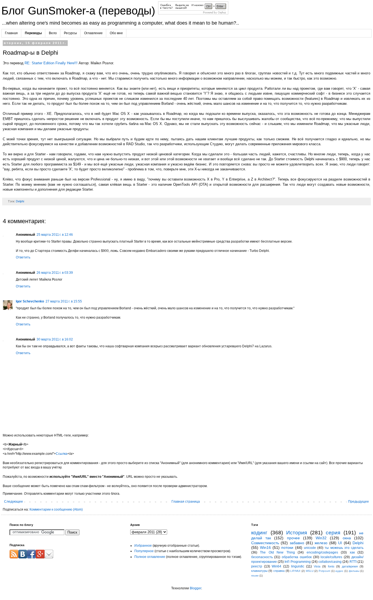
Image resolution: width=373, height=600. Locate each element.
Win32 (321, 538)
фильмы (354, 570)
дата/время (350, 566)
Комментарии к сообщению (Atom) (56, 509)
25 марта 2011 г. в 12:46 (55, 235)
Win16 (265, 547)
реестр (256, 566)
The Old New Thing (277, 552)
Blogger (195, 588)
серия (333, 532)
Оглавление (93, 33)
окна (347, 538)
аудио (339, 570)
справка (279, 570)
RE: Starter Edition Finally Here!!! (51, 63)
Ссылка (61, 454)
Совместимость (265, 543)
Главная (11, 33)
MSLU (309, 570)
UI (340, 543)
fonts (331, 566)
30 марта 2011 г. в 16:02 (55, 339)
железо (321, 543)
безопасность (262, 557)
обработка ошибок (297, 557)
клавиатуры (259, 570)
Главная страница (185, 501)
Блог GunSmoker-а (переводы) (79, 11)
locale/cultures (331, 557)
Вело (53, 33)
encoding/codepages (322, 552)
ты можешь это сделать (344, 548)
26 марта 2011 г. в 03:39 (55, 273)
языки (255, 575)
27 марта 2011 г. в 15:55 (64, 301)
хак (352, 552)
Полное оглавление (149, 557)
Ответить (23, 257)
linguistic (297, 566)
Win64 (276, 566)
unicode (310, 548)
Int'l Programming (297, 562)
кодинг (259, 532)
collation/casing (330, 562)
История (296, 532)
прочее (293, 538)
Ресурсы (70, 33)
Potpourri (324, 570)
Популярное (144, 551)
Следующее (13, 501)
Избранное (143, 545)
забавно (297, 543)
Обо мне (116, 33)
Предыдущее (358, 501)
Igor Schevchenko (30, 301)
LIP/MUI (295, 570)
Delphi (20, 201)
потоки (287, 547)
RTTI (353, 562)
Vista (317, 566)
